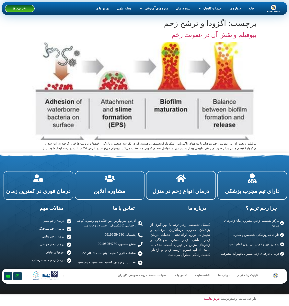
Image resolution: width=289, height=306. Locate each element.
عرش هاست (211, 299)
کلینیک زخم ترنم (247, 275)
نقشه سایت (202, 275)
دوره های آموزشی (156, 8)
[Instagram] (17, 276)
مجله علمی (124, 8)
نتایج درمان (183, 8)
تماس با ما (102, 8)
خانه (251, 8)
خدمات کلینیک (212, 8)
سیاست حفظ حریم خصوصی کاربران (142, 275)
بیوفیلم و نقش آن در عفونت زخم (214, 34)
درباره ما (235, 8)
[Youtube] (8, 276)
